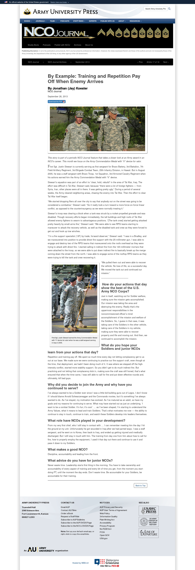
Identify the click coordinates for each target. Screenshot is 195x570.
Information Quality (108, 516)
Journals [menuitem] (40, 21)
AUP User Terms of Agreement (113, 510)
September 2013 (82, 62)
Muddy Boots (33, 45)
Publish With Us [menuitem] (107, 21)
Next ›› (166, 62)
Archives (77, 45)
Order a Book (67, 513)
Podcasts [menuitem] (64, 21)
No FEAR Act (105, 529)
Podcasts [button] (47, 45)
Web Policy (105, 513)
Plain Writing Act (107, 520)
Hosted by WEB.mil (80, 563)
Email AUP (65, 507)
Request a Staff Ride (70, 516)
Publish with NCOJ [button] (62, 45)
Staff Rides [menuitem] (78, 21)
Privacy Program (107, 526)
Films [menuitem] (52, 21)
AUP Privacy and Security (111, 507)
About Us (89, 45)
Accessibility (105, 523)
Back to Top (141, 485)
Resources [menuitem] (135, 21)
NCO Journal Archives (57, 62)
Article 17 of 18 (153, 62)
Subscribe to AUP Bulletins (73, 520)
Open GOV (104, 535)
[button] (60, 2)
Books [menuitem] (27, 21)
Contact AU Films (68, 510)
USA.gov (104, 538)
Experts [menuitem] (92, 21)
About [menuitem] (121, 21)
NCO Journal (33, 62)
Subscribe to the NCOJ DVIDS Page (77, 526)
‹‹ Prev (140, 62)
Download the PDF (56, 101)
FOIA (102, 532)
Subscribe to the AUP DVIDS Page (76, 523)
